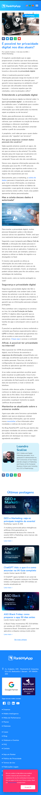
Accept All (28, 787)
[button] (37, 5)
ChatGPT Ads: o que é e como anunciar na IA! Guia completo (20, 569)
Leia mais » (8, 541)
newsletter (11, 421)
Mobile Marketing (7, 54)
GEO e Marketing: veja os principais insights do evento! (19, 520)
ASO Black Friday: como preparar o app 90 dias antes (19, 616)
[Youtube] (18, 703)
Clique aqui (15, 339)
